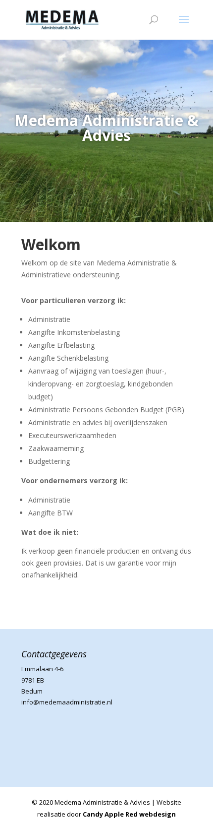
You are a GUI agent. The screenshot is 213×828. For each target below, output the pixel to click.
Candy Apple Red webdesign (129, 814)
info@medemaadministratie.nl (66, 702)
